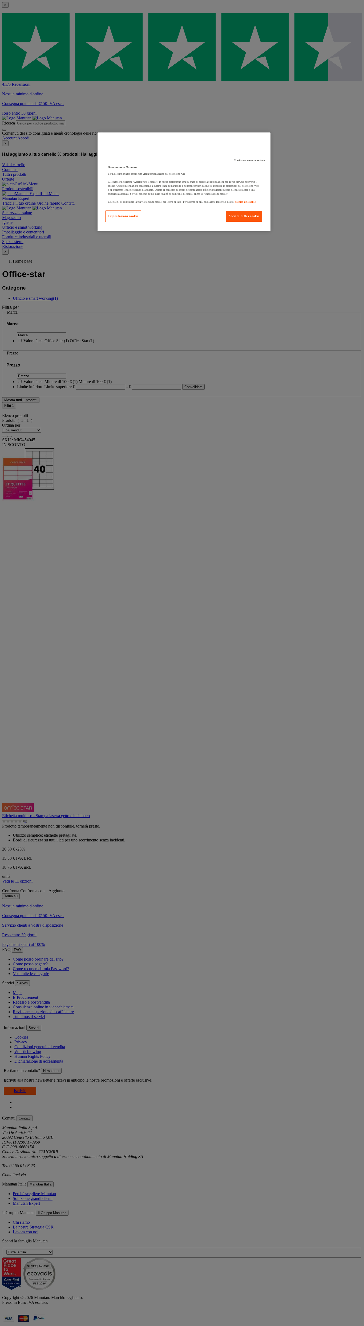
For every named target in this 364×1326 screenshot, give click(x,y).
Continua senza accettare (249, 160)
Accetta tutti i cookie (244, 216)
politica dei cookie (245, 201)
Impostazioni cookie (123, 216)
